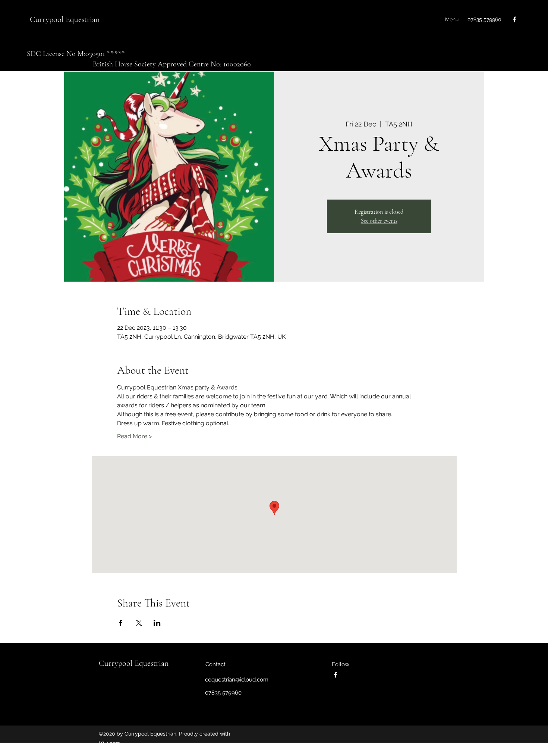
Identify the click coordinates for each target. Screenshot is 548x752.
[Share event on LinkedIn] (157, 623)
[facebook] (514, 19)
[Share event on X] (138, 623)
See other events (379, 221)
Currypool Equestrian (65, 19)
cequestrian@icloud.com (236, 679)
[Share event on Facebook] (120, 623)
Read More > (134, 436)
